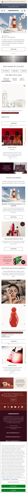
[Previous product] (2, 324)
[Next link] (24, 143)
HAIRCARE (15, 71)
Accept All (13, 490)
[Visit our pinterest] (22, 407)
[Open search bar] (4, 10)
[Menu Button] (1, 10)
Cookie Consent (13, 425)
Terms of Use (15, 479)
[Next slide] (25, 31)
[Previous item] (2, 105)
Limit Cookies (13, 486)
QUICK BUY (14, 123)
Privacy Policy (6, 479)
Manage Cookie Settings (13, 482)
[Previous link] (2, 143)
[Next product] (24, 324)
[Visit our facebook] (5, 407)
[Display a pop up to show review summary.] (13, 334)
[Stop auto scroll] (25, 14)
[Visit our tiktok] (18, 407)
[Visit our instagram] (11, 407)
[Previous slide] (1, 31)
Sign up (13, 400)
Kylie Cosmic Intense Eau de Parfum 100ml (13, 330)
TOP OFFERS (5, 71)
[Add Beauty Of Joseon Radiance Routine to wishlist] (24, 86)
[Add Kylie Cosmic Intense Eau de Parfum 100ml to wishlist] (24, 305)
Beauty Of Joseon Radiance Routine (11, 110)
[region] (13, 467)
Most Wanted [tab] (22, 79)
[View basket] (24, 10)
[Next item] (24, 105)
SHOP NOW (13, 49)
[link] (22, 10)
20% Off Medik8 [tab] (14, 79)
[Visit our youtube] (15, 407)
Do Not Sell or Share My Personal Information (13, 428)
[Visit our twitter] (8, 407)
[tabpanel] (13, 105)
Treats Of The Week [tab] (6, 79)
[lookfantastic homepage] (13, 10)
